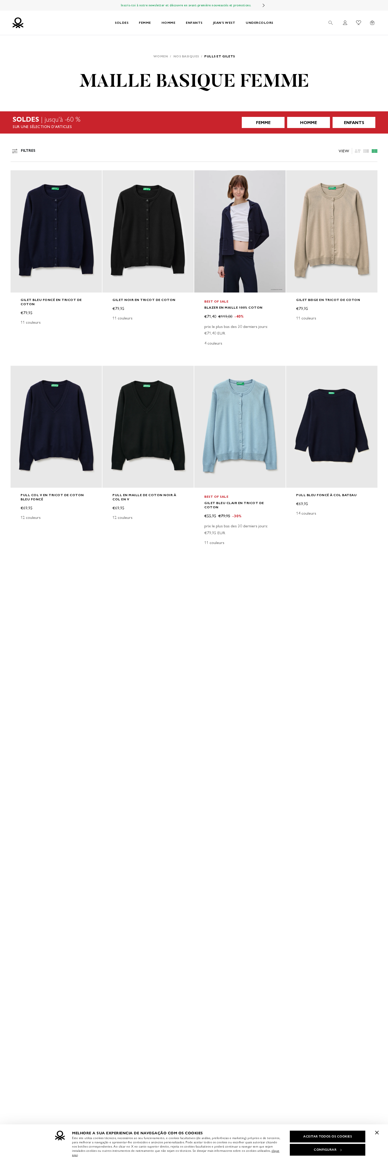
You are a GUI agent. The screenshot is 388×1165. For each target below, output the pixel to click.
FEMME (145, 23)
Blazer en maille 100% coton (233, 307)
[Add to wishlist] (19, 177)
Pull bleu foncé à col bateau (326, 495)
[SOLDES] (194, 122)
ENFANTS (194, 23)
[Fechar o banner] (377, 1132)
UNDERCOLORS (259, 23)
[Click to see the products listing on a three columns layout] (374, 151)
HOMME (169, 23)
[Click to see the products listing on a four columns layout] (366, 151)
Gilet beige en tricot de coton (328, 300)
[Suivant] (263, 5)
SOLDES (121, 23)
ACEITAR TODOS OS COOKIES (327, 1136)
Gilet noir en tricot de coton (144, 300)
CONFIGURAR (325, 1150)
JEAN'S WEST (224, 23)
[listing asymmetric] (358, 151)
